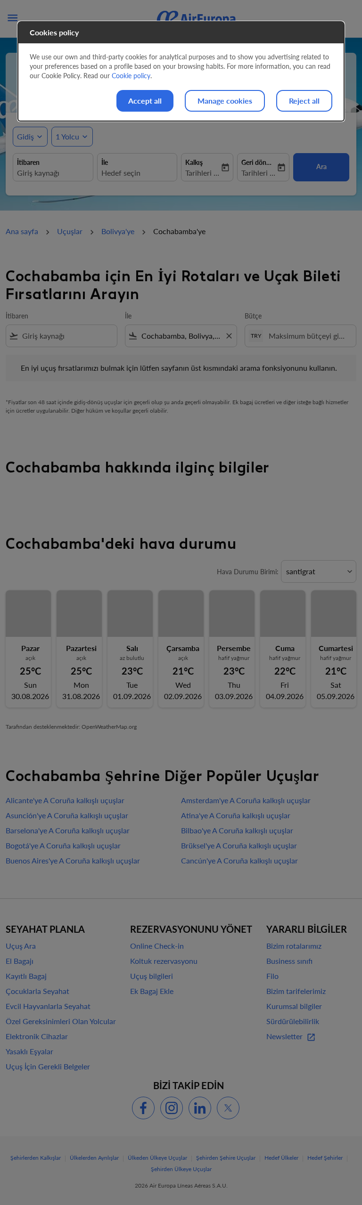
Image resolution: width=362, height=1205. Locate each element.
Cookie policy (131, 76)
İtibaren (17, 316)
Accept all (145, 100)
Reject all (304, 100)
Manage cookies (224, 100)
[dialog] (181, 71)
